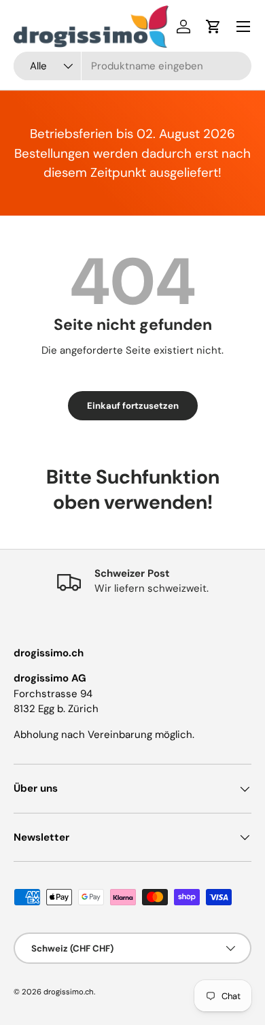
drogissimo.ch (68, 991)
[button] (213, 26)
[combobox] (132, 66)
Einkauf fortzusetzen (133, 405)
